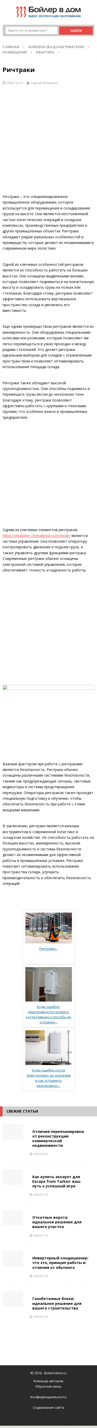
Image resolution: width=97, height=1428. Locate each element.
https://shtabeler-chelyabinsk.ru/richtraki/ (36, 535)
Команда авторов (48, 1381)
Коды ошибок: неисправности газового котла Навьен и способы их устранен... (48, 1014)
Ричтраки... (48, 948)
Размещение (15, 52)
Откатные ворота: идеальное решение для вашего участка (56, 1222)
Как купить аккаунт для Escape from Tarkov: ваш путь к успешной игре (56, 1181)
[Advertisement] (48, 143)
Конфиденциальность (48, 1397)
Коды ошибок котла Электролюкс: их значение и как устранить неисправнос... (48, 1078)
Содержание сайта (48, 1407)
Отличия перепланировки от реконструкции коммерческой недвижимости (58, 1138)
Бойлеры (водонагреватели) (56, 46)
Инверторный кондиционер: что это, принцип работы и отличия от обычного (60, 1263)
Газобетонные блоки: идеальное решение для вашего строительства (56, 1303)
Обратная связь (48, 1386)
